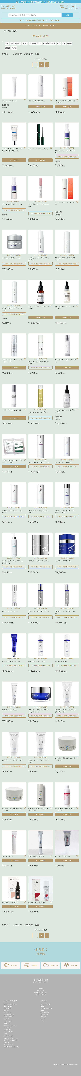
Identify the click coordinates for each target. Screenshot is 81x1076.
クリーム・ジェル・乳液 (46, 1008)
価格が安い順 (17, 54)
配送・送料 (14, 965)
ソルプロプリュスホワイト (10, 1025)
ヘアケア (42, 1019)
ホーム (22, 20)
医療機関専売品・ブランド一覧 (35, 20)
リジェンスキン (7, 1029)
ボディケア (43, 1017)
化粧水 (42, 1006)
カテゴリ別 (49, 20)
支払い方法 (34, 965)
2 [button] (41, 64)
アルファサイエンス (9, 1044)
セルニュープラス (8, 1017)
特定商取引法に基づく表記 (40, 993)
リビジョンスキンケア (9, 1014)
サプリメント (43, 1021)
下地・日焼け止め (44, 1012)
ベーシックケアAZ (8, 1036)
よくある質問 (54, 965)
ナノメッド (6, 1019)
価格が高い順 (28, 54)
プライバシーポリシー (40, 995)
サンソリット (7, 1023)
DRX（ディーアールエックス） (11, 1040)
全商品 (57, 20)
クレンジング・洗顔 (45, 1004)
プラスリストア (7, 1027)
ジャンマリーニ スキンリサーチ (12, 1038)
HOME (5, 31)
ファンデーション (44, 1014)
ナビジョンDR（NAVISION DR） (12, 1046)
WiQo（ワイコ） (8, 1021)
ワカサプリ (6, 1042)
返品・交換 (74, 965)
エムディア (6, 1010)
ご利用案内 (40, 988)
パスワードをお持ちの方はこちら (66, 157)
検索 (67, 15)
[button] (47, 64)
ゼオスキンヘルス (8, 1006)
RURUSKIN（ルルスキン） (10, 1004)
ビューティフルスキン (9, 1031)
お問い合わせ (40, 990)
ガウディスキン (7, 1008)
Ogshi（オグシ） (8, 1012)
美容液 (42, 1010)
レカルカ (6, 1034)
